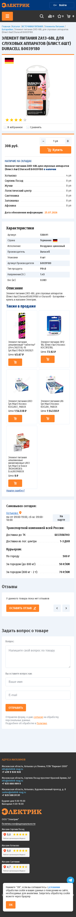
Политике (42, 723)
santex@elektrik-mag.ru (14, 792)
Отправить (15, 707)
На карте (61, 517)
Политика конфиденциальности (18, 823)
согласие (38, 717)
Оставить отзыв (20, 608)
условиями (54, 887)
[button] (57, 608)
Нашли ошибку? (15, 490)
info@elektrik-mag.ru (12, 769)
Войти (63, 5)
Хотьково (12, 513)
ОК (11, 905)
